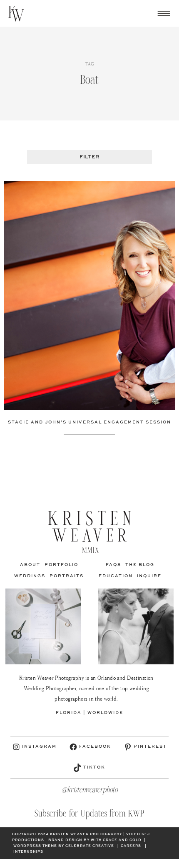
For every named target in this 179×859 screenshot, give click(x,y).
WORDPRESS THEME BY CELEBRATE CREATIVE (63, 846)
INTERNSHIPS (28, 852)
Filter (89, 157)
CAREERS (131, 846)
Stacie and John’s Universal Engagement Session (89, 422)
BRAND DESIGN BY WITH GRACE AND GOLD (95, 840)
